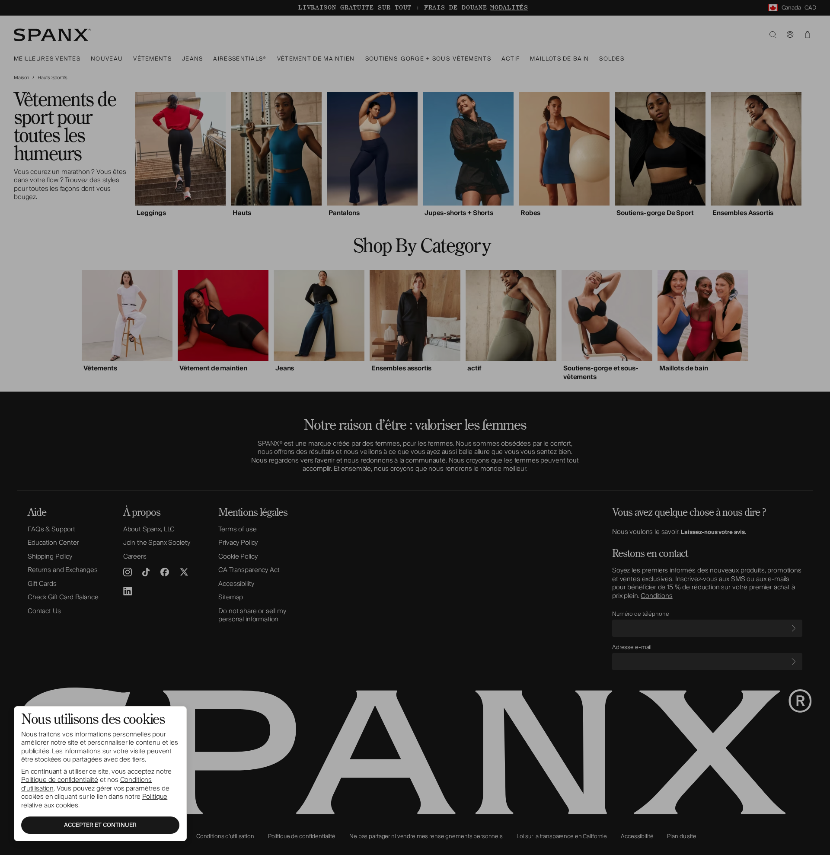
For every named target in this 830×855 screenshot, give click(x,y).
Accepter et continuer (100, 825)
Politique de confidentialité (59, 779)
